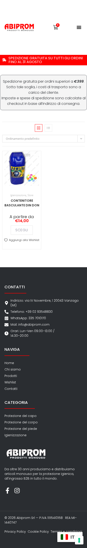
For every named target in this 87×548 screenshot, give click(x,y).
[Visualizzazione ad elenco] (48, 128)
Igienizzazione (18, 195)
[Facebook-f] (7, 491)
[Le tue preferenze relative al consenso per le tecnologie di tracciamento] (79, 540)
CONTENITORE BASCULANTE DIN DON (21, 202)
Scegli (21, 230)
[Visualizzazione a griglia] (38, 128)
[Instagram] (17, 491)
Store (30, 195)
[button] (79, 27)
